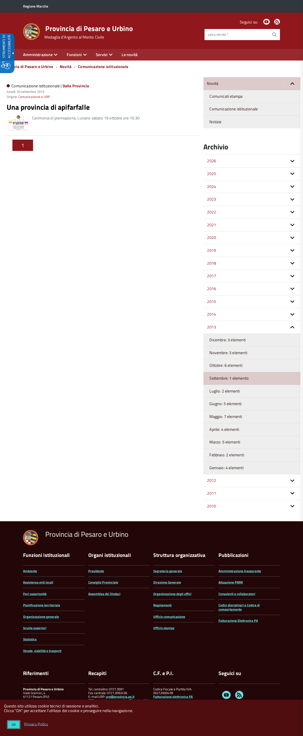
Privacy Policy (36, 724)
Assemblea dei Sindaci (104, 593)
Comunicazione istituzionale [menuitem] (233, 109)
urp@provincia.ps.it (120, 696)
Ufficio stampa (163, 628)
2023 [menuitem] (211, 199)
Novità (65, 67)
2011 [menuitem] (211, 493)
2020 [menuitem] (211, 237)
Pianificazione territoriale (41, 605)
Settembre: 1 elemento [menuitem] (229, 378)
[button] (292, 83)
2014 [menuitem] (211, 314)
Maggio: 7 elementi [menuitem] (225, 417)
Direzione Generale (167, 582)
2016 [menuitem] (211, 289)
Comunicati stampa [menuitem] (225, 96)
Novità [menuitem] (212, 83)
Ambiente (30, 571)
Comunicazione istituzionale (103, 67)
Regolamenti (162, 605)
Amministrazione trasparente (239, 571)
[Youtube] (266, 22)
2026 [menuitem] (211, 161)
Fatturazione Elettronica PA (238, 620)
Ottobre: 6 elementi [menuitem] (225, 365)
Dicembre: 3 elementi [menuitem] (227, 340)
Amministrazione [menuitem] (38, 55)
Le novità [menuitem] (130, 55)
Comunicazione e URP (34, 96)
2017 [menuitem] (211, 276)
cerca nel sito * (218, 34)
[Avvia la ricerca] (274, 34)
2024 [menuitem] (211, 186)
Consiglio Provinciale (103, 582)
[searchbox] (237, 34)
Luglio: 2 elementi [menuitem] (224, 391)
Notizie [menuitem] (215, 122)
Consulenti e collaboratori (236, 593)
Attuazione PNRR (230, 582)
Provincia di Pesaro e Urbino (89, 28)
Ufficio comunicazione (169, 616)
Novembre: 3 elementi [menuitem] (228, 353)
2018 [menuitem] (211, 263)
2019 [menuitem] (211, 250)
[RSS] (277, 22)
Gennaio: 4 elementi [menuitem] (226, 468)
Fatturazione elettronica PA (173, 696)
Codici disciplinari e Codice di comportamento (239, 607)
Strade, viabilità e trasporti (42, 650)
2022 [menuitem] (211, 212)
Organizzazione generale (41, 616)
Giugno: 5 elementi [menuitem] (225, 404)
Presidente (96, 571)
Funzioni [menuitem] (74, 55)
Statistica (30, 639)
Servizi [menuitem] (101, 55)
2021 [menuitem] (211, 225)
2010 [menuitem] (211, 506)
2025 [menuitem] (211, 174)
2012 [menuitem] (211, 480)
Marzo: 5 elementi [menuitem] (224, 442)
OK (14, 724)
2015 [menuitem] (211, 302)
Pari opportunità (35, 593)
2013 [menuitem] (211, 327)
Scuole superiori (34, 628)
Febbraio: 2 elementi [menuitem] (226, 455)
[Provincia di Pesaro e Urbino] (31, 31)
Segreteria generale (167, 571)
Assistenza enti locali (38, 582)
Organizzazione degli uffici (172, 593)
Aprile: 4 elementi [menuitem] (224, 429)
